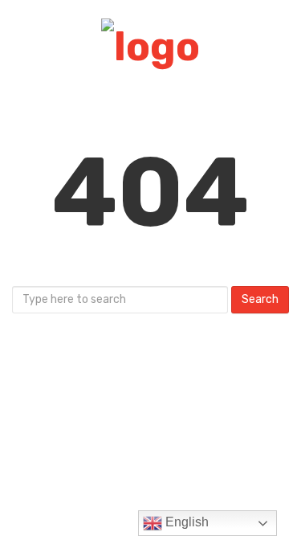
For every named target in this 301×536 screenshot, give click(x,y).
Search (260, 299)
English (185, 522)
